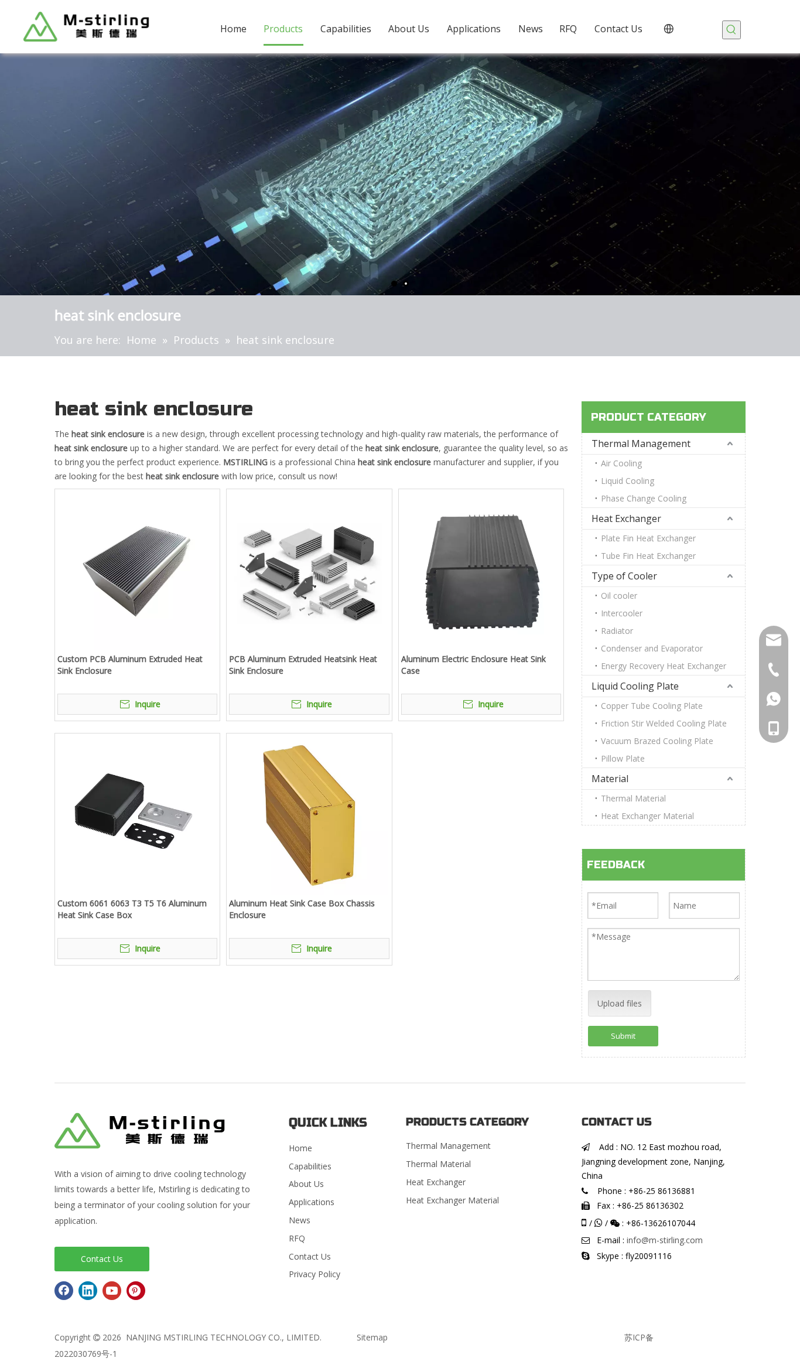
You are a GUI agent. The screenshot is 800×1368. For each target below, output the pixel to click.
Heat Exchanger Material (647, 815)
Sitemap (372, 1337)
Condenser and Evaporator (652, 648)
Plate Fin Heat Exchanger (648, 538)
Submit (623, 1036)
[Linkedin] (87, 1290)
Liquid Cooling (627, 480)
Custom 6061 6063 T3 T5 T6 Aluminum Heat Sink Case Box (132, 909)
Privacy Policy (314, 1274)
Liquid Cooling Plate (635, 686)
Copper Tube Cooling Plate (652, 705)
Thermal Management (641, 443)
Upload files (619, 1003)
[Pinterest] (136, 1290)
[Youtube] (111, 1290)
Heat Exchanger (626, 518)
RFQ (297, 1238)
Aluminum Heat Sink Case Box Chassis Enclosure (302, 909)
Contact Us (102, 1258)
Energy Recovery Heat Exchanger (663, 665)
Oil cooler (619, 595)
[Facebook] (63, 1290)
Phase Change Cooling (643, 498)
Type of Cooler (624, 575)
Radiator (617, 630)
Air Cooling (621, 463)
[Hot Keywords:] (731, 30)
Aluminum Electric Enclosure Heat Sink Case (473, 664)
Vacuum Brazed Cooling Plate (657, 740)
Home (300, 1148)
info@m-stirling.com (665, 1240)
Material (610, 778)
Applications (311, 1201)
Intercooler (621, 613)
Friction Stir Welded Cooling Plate (664, 723)
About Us (306, 1183)
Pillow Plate (623, 758)
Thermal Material (633, 798)
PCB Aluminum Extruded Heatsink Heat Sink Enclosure (303, 664)
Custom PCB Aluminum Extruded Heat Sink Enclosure (130, 664)
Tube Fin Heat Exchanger (648, 555)
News (299, 1220)
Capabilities (310, 1166)
